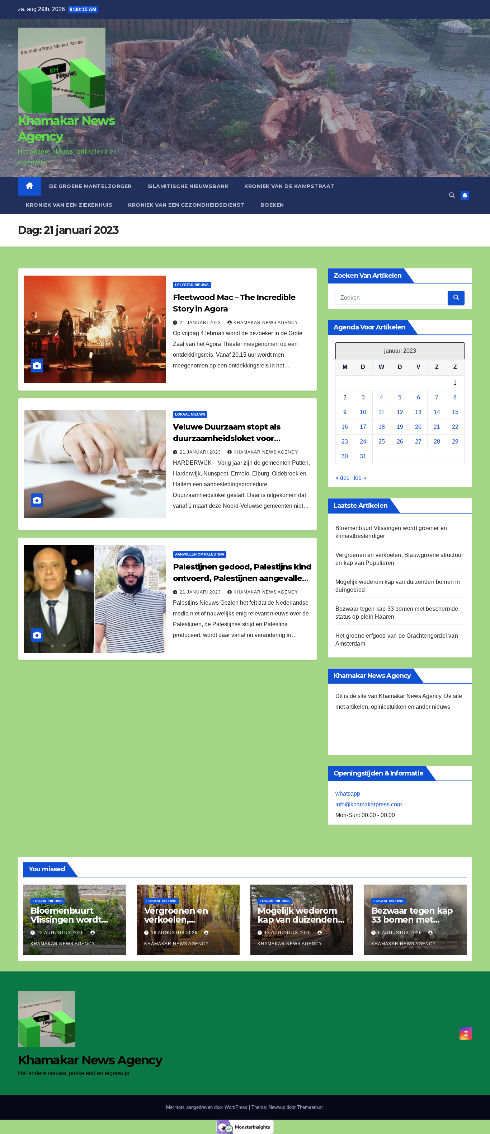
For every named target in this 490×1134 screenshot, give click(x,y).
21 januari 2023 (201, 322)
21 (437, 427)
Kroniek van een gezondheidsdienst (186, 205)
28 (437, 442)
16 (344, 427)
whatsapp (347, 794)
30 (344, 456)
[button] (452, 195)
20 (418, 427)
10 (363, 412)
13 (418, 412)
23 (344, 442)
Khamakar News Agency (266, 322)
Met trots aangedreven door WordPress (207, 1107)
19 (400, 427)
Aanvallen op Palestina (199, 554)
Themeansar (309, 1107)
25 (381, 442)
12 (400, 412)
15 (455, 412)
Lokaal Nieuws (190, 414)
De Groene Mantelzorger (90, 186)
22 (455, 427)
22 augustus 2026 (61, 932)
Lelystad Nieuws (192, 285)
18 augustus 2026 (288, 932)
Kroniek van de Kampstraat (289, 186)
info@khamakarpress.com (368, 804)
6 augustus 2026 (400, 932)
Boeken (272, 205)
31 (363, 456)
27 (418, 442)
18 (381, 427)
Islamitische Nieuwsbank (188, 186)
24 (363, 442)
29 (455, 442)
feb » (360, 478)
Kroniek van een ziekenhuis (69, 205)
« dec (342, 478)
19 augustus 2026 (175, 932)
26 (400, 442)
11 (381, 412)
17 (363, 427)
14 (437, 412)
